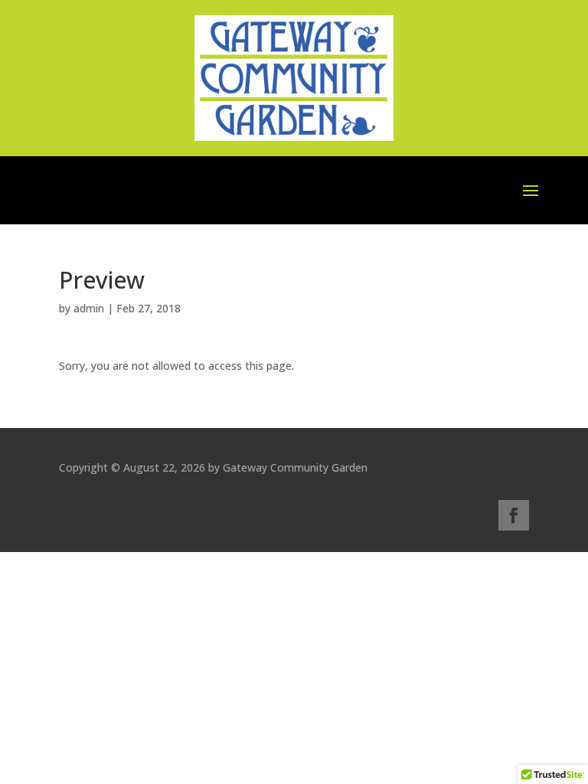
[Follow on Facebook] (513, 515)
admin (89, 308)
